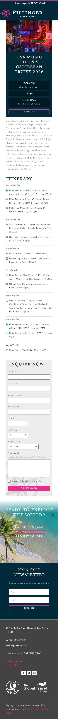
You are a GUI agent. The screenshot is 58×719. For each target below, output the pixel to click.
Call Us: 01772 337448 (29, 527)
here (25, 646)
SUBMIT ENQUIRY (29, 488)
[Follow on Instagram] (34, 673)
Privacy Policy (12, 665)
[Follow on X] (29, 673)
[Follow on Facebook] (23, 673)
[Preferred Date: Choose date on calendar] (36, 446)
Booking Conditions (14, 661)
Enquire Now (29, 111)
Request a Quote (29, 536)
